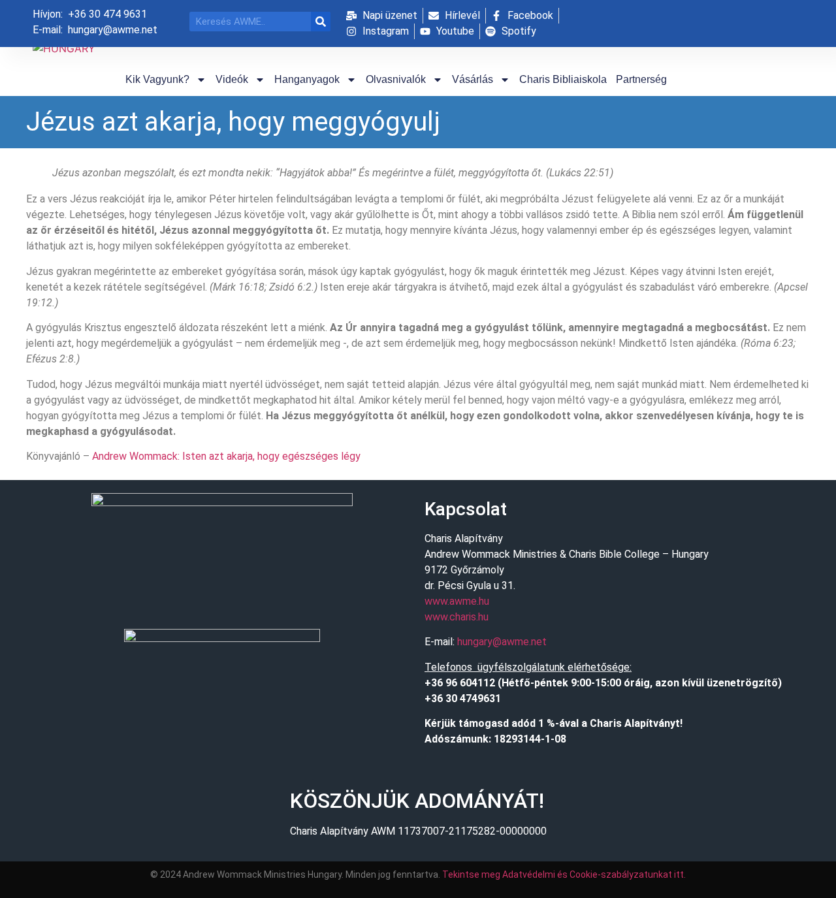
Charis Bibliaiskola (563, 79)
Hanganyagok (307, 79)
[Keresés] (320, 21)
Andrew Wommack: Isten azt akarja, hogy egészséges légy (226, 456)
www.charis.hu (457, 617)
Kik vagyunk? (157, 79)
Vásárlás (472, 79)
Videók (232, 79)
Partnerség (641, 79)
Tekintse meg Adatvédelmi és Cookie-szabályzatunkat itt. (564, 874)
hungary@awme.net (502, 641)
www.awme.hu (457, 601)
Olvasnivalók (396, 79)
